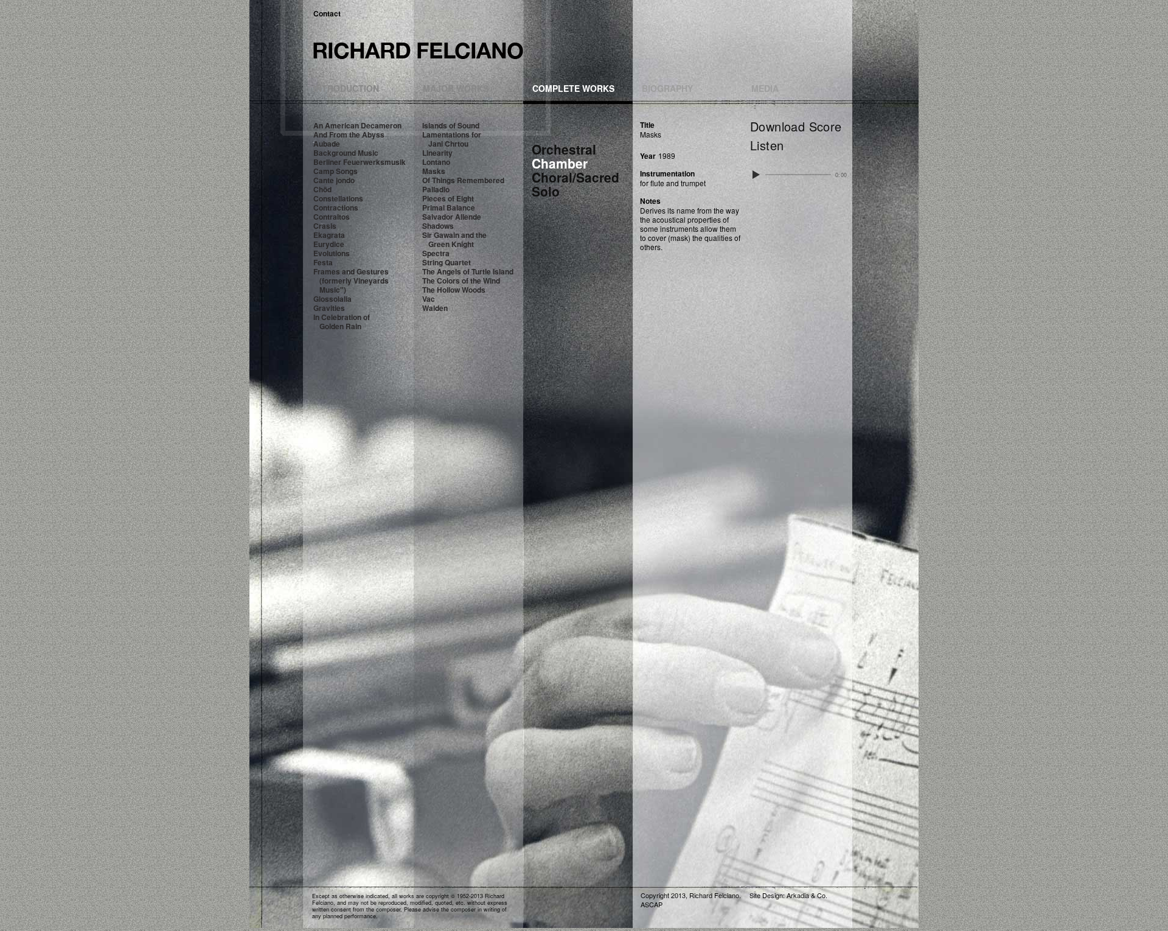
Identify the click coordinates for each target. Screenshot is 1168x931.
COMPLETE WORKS (573, 88)
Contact (327, 13)
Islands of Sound (450, 125)
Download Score (796, 126)
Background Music (345, 152)
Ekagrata (329, 234)
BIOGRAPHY (667, 88)
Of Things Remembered (463, 180)
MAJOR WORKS (455, 88)
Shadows (438, 225)
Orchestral (564, 149)
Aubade (326, 143)
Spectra (436, 253)
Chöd (322, 189)
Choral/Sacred (575, 177)
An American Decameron (357, 125)
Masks (433, 171)
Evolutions (331, 253)
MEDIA (765, 88)
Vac (428, 298)
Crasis (324, 225)
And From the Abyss (348, 134)
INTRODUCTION (346, 88)
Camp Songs (335, 171)
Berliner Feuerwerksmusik (359, 161)
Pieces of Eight (448, 198)
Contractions (335, 207)
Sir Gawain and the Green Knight (454, 239)
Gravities (329, 307)
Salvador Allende (451, 216)
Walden (435, 307)
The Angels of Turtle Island (467, 271)
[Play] (755, 174)
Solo (546, 191)
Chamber (560, 163)
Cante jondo (334, 180)
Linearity (437, 152)
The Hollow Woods (453, 289)
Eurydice (328, 244)
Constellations (338, 198)
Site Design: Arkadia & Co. (788, 895)
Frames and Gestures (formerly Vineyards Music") (351, 280)
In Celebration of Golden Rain (341, 322)
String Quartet (446, 262)
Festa (323, 262)
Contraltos (331, 216)
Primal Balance (448, 207)
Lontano (436, 161)
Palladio (436, 189)
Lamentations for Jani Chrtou (451, 139)
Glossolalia (332, 298)
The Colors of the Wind (461, 280)
